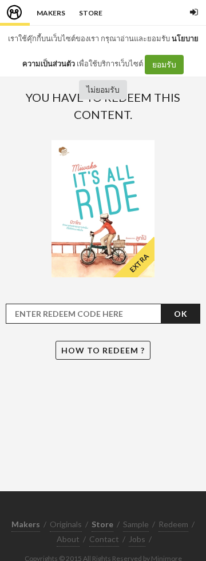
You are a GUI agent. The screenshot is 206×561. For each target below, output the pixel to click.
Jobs (137, 539)
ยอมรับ (164, 64)
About (68, 539)
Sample (136, 524)
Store (90, 13)
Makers (51, 13)
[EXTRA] (103, 208)
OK (181, 314)
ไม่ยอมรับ (103, 89)
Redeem (173, 524)
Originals (66, 524)
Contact (104, 539)
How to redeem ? (103, 350)
